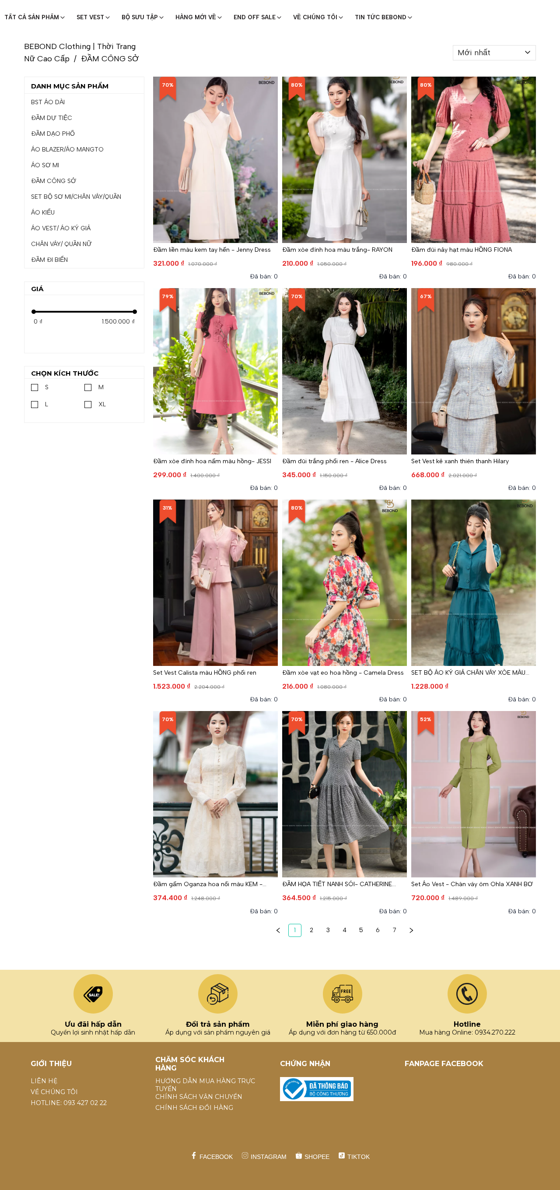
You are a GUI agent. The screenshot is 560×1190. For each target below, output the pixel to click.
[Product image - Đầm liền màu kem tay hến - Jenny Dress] (215, 160)
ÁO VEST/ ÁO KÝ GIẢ (61, 228)
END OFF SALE (255, 17)
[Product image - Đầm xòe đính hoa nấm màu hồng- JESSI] (215, 371)
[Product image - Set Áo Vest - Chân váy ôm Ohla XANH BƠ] (473, 794)
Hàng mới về (195, 17)
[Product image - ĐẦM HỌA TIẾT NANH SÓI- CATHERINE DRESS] (344, 794)
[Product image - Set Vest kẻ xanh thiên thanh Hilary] (473, 371)
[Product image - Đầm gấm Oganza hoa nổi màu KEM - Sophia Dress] (215, 794)
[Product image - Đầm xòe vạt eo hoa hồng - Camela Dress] (344, 583)
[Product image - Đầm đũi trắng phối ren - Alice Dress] (344, 371)
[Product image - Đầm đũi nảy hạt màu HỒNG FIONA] (473, 160)
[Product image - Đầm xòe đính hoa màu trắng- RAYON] (344, 160)
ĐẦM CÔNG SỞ (53, 181)
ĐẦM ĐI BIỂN (49, 260)
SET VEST (90, 17)
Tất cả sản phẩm (31, 17)
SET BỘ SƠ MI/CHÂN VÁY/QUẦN (76, 197)
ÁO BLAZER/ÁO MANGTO (67, 149)
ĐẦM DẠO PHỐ (53, 133)
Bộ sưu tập (140, 17)
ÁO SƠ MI (45, 165)
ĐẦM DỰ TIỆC (51, 118)
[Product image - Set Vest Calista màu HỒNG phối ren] (215, 583)
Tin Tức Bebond (380, 17)
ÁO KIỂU (43, 212)
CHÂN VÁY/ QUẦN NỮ (61, 244)
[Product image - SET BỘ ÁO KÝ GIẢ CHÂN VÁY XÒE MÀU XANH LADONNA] (473, 583)
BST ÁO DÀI (48, 102)
